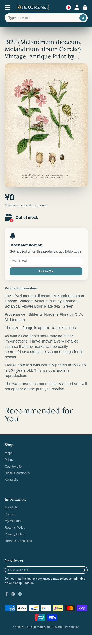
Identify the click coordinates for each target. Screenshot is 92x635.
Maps (9, 453)
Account (76, 7)
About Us (11, 479)
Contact (10, 514)
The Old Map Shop (38, 626)
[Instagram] (20, 594)
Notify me (46, 271)
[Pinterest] (13, 594)
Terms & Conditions (18, 541)
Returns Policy (15, 527)
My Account (13, 521)
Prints (9, 459)
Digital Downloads (17, 473)
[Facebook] (7, 594)
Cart (85, 7)
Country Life (13, 466)
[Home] (33, 7)
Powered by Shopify (65, 626)
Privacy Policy (15, 534)
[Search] (83, 18)
